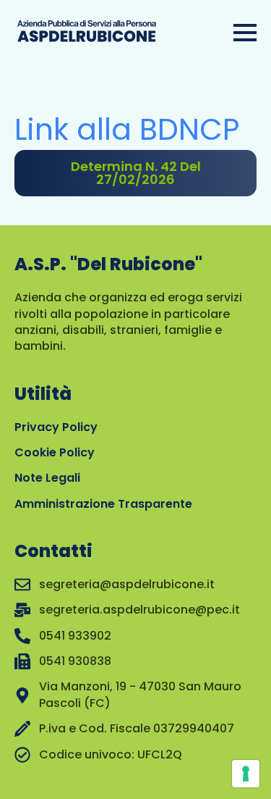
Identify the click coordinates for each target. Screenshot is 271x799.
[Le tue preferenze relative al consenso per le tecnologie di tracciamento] (245, 773)
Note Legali (47, 477)
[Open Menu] (245, 32)
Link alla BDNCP (126, 129)
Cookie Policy (54, 452)
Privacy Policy (56, 427)
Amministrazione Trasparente (103, 503)
